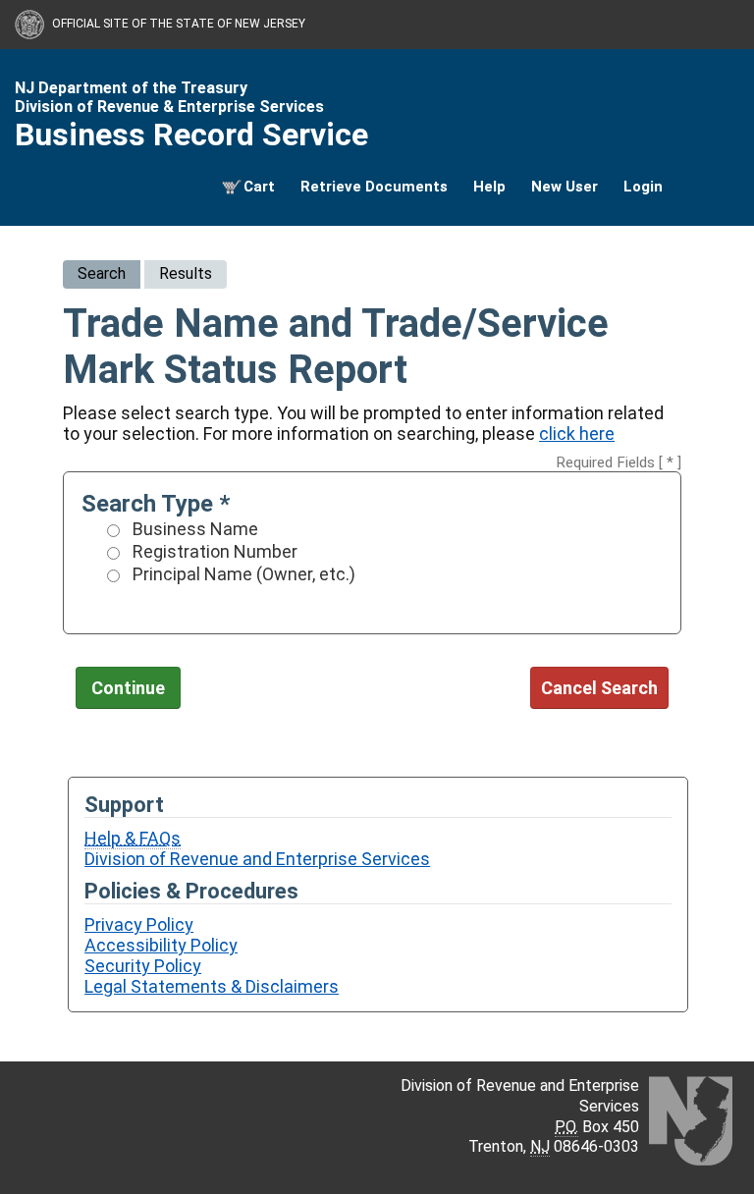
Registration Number (215, 551)
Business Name (195, 528)
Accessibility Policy (161, 945)
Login (643, 187)
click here (577, 433)
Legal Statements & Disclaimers (211, 986)
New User (564, 187)
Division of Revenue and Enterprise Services (257, 858)
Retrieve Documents (374, 187)
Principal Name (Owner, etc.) (244, 574)
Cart (259, 187)
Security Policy (142, 965)
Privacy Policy (138, 924)
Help (489, 187)
